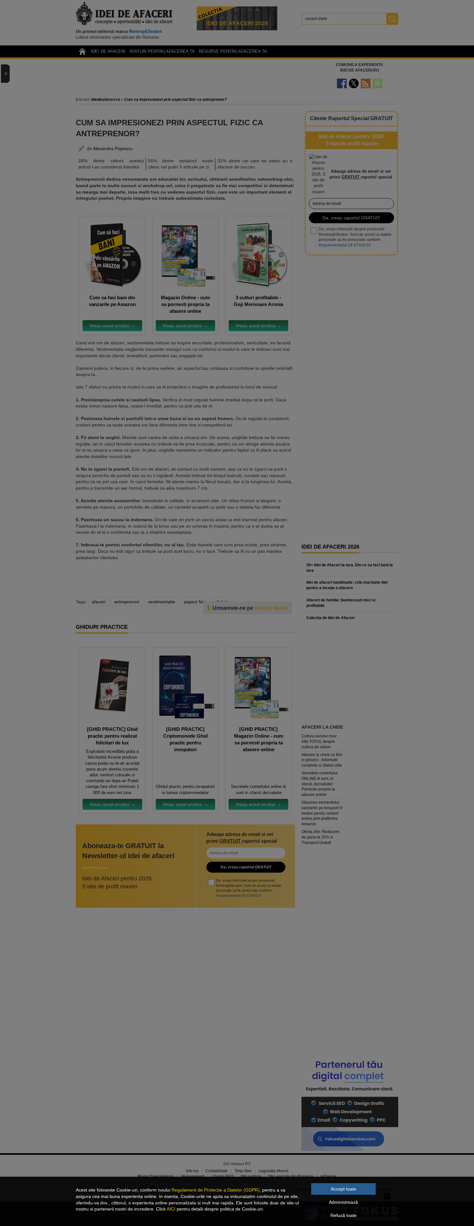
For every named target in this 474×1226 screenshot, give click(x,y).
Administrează (343, 1202)
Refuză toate (344, 1215)
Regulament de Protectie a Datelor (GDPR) (216, 1189)
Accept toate (343, 1189)
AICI (171, 1209)
